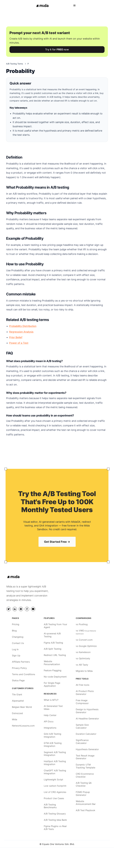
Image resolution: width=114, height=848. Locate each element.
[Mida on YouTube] (33, 609)
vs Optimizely (83, 658)
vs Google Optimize (86, 646)
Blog (14, 630)
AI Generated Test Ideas (53, 707)
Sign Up (16, 655)
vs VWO (86, 632)
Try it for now (57, 49)
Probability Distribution (22, 326)
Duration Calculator (86, 733)
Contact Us (18, 643)
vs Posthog (82, 624)
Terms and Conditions (23, 674)
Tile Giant (17, 694)
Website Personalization (52, 663)
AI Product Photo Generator (85, 692)
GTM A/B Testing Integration (53, 744)
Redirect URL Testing (55, 655)
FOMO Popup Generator (83, 793)
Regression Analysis (21, 331)
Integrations (50, 727)
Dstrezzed (17, 713)
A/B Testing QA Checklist (84, 784)
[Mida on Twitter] (8, 609)
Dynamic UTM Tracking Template (85, 766)
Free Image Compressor (82, 702)
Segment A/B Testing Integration (55, 754)
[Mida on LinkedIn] (15, 609)
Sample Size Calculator (82, 726)
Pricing (15, 624)
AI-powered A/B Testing (52, 635)
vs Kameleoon (83, 652)
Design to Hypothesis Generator (87, 711)
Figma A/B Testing (53, 642)
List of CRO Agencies (55, 792)
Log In (15, 649)
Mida (14, 719)
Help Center (50, 715)
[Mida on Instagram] (21, 609)
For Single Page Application (52, 684)
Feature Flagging (52, 670)
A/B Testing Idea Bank (55, 819)
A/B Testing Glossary (55, 813)
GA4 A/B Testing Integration (52, 735)
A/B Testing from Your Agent (55, 626)
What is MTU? (51, 700)
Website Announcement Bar (86, 803)
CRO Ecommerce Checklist (85, 775)
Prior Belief (15, 337)
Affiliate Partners (21, 661)
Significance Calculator (82, 741)
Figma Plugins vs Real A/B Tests (55, 827)
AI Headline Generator (87, 718)
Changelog (17, 636)
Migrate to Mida (84, 671)
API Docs (48, 721)
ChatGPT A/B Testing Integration (55, 772)
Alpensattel (18, 700)
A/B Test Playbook (85, 810)
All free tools (82, 684)
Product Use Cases (54, 798)
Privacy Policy (19, 668)
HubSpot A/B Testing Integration (55, 763)
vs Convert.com (84, 639)
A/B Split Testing (52, 648)
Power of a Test (18, 342)
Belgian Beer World (22, 707)
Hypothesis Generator (87, 749)
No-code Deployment (55, 676)
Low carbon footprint (55, 785)
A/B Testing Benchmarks (50, 806)
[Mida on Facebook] (27, 609)
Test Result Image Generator (85, 757)
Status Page (18, 680)
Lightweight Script (53, 779)
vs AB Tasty (82, 664)
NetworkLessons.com (23, 725)
